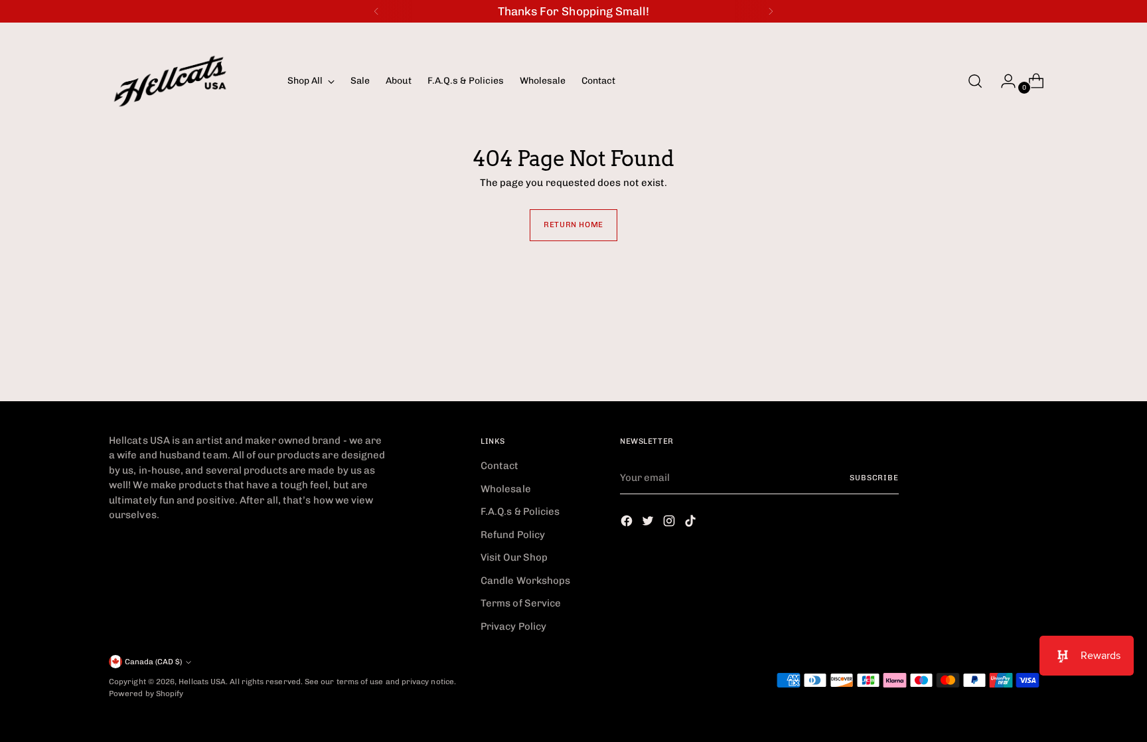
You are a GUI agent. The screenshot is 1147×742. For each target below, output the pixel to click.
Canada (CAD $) (153, 661)
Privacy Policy (513, 626)
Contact (500, 466)
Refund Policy (513, 535)
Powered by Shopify (146, 693)
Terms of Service (521, 603)
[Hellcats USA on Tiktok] (692, 523)
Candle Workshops (525, 581)
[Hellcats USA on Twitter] (649, 523)
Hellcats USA (202, 681)
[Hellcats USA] (188, 81)
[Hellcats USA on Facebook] (628, 523)
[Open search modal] (975, 81)
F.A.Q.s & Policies (520, 511)
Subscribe (874, 477)
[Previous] (376, 11)
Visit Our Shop (514, 557)
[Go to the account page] (1003, 81)
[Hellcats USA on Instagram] (670, 523)
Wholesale (506, 489)
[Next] (770, 11)
